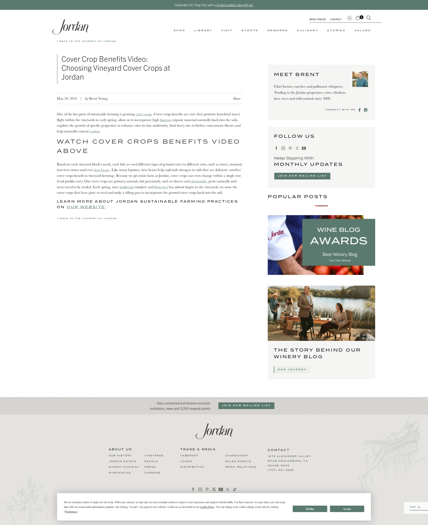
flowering (161, 186)
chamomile (198, 181)
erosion (94, 131)
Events (250, 30)
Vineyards (154, 455)
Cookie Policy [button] (207, 507)
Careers (152, 472)
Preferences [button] (71, 511)
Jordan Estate (122, 461)
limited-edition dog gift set (234, 5)
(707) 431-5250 (281, 470)
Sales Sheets (238, 461)
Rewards (278, 30)
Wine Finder (317, 19)
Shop (179, 30)
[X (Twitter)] (297, 148)
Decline (310, 509)
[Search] (368, 19)
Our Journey (292, 369)
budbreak (126, 186)
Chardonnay (237, 455)
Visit (227, 30)
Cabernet (189, 455)
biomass (165, 119)
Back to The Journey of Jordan (87, 41)
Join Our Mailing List (302, 175)
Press (150, 467)
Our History (120, 455)
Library (203, 30)
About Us (120, 449)
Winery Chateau (124, 467)
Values (363, 30)
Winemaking (120, 472)
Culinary (307, 30)
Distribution (192, 467)
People (151, 461)
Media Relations (240, 467)
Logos (186, 461)
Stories (336, 30)
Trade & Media (198, 449)
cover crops (144, 114)
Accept (347, 509)
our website (86, 207)
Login (349, 17)
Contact (336, 19)
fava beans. (102, 169)
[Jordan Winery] (70, 27)
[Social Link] (359, 110)
